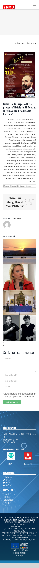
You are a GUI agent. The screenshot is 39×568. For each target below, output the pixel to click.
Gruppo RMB (28, 463)
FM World (11, 463)
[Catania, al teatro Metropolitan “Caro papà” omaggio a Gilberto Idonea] (19, 316)
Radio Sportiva (8, 502)
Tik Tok (7, 479)
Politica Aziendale (19, 552)
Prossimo (30, 43)
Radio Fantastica (8, 499)
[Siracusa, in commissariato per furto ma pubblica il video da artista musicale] (19, 240)
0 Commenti (28, 186)
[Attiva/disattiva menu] (34, 5)
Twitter (7, 482)
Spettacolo (22, 186)
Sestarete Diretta (9, 494)
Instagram (8, 477)
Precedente (21, 43)
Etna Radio (6, 505)
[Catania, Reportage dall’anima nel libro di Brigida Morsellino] (19, 291)
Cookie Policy (19, 555)
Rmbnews (6, 186)
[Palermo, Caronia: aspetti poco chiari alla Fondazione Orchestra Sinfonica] (19, 265)
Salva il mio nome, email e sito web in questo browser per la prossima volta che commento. (19, 395)
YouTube (9, 485)
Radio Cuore (7, 496)
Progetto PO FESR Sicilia (19, 550)
